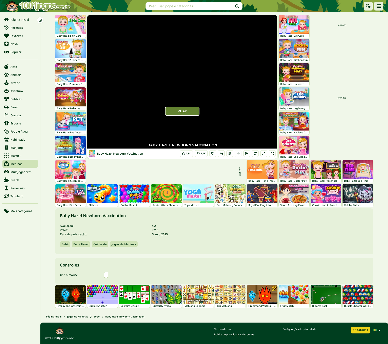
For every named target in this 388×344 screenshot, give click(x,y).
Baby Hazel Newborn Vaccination (124, 316)
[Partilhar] (238, 153)
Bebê (65, 244)
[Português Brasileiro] (377, 330)
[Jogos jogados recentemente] (368, 6)
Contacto (362, 329)
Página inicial (53, 316)
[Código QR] (229, 153)
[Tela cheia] (272, 153)
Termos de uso (222, 329)
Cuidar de (100, 244)
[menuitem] (20, 19)
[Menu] (378, 6)
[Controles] (221, 153)
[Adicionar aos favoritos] (212, 153)
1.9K (201, 152)
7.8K (187, 152)
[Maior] (263, 153)
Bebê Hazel (81, 244)
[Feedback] (246, 153)
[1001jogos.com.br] (38, 6)
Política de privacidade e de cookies (234, 334)
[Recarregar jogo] (255, 153)
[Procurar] (237, 6)
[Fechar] (40, 20)
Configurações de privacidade (299, 329)
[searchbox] (194, 6)
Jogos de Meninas (124, 244)
